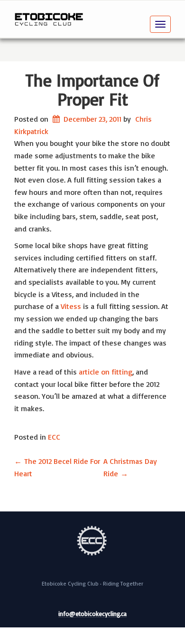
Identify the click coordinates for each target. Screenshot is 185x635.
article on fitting (105, 371)
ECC (54, 437)
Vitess (71, 306)
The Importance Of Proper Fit (92, 89)
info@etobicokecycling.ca (92, 614)
